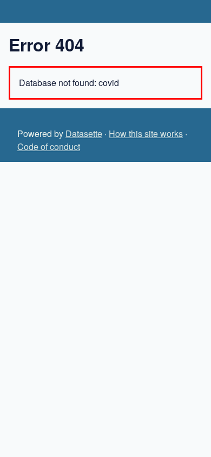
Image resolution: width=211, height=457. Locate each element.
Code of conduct (48, 146)
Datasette (83, 133)
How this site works (146, 133)
